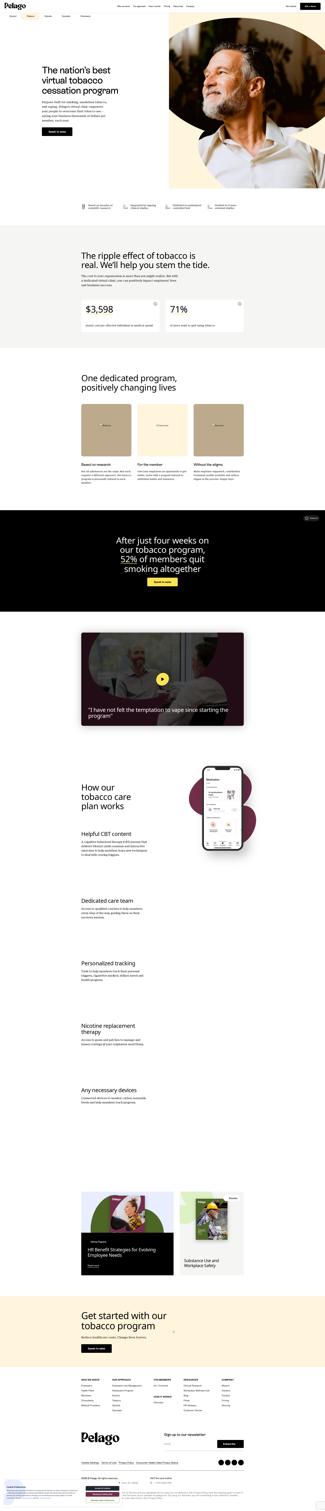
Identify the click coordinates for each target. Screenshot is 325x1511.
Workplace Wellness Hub (197, 1390)
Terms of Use (108, 1462)
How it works (155, 6)
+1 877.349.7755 (163, 1483)
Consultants (87, 1400)
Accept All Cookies (102, 1488)
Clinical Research (193, 1385)
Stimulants (85, 16)
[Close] (119, 1482)
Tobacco (30, 16)
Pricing (167, 6)
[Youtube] (241, 1462)
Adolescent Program (122, 1390)
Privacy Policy (126, 1462)
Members (86, 1395)
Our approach (139, 6)
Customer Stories (193, 1410)
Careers (226, 1390)
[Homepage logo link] (15, 6)
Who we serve (123, 6)
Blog (186, 1395)
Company (190, 6)
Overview (158, 1402)
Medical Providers (90, 1405)
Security (226, 1405)
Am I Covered (161, 1385)
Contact (226, 1395)
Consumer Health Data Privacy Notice (157, 1462)
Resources (178, 6)
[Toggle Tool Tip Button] (155, 304)
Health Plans (87, 1390)
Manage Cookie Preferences (102, 1500)
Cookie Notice (45, 1498)
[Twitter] (221, 1462)
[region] (63, 1493)
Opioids (48, 16)
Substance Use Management (127, 1385)
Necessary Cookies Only (102, 1494)
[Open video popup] (162, 679)
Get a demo (310, 6)
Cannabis (66, 16)
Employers (86, 1385)
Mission (226, 1385)
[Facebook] (228, 1462)
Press (187, 1400)
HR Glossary (190, 1405)
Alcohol (13, 16)
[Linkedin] (234, 1462)
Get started (291, 6)
